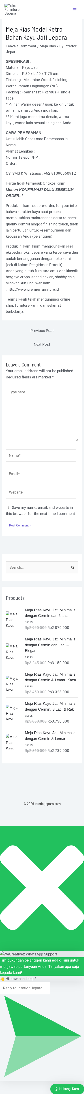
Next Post (42, 344)
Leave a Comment (21, 46)
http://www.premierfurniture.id (33, 289)
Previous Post (42, 330)
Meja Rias (48, 46)
